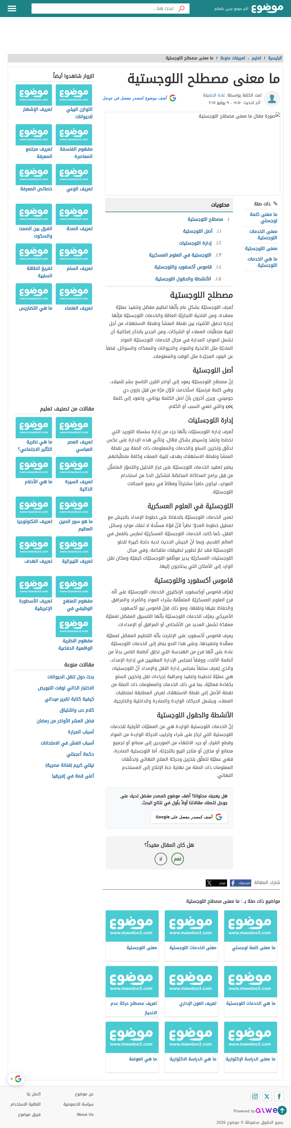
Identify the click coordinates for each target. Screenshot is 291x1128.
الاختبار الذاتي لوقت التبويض (66, 688)
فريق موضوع (29, 1114)
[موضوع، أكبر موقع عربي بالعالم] (267, 8)
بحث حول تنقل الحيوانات (70, 677)
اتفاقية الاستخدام (26, 1104)
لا (160, 858)
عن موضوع (84, 1094)
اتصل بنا (34, 1094)
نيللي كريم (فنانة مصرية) (69, 765)
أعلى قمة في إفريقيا (73, 776)
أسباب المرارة (81, 732)
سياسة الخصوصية (78, 1104)
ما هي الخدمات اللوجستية (262, 262)
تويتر (222, 883)
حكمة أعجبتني (80, 754)
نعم (177, 858)
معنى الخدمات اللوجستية (263, 234)
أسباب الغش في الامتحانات (67, 743)
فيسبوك (244, 883)
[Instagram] (254, 1096)
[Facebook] (278, 1096)
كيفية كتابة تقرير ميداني (69, 699)
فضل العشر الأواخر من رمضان (65, 721)
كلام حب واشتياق (77, 710)
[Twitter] (266, 1096)
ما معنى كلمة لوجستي (263, 217)
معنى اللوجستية (261, 248)
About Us (85, 1114)
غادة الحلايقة (214, 95)
